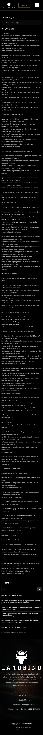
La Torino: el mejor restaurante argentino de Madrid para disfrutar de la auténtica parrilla (21, 602)
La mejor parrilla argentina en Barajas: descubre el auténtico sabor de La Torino (20, 621)
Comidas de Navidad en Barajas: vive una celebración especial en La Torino (21, 608)
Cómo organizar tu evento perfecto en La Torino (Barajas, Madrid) (20, 615)
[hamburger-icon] (37, 5)
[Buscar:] (22, 589)
